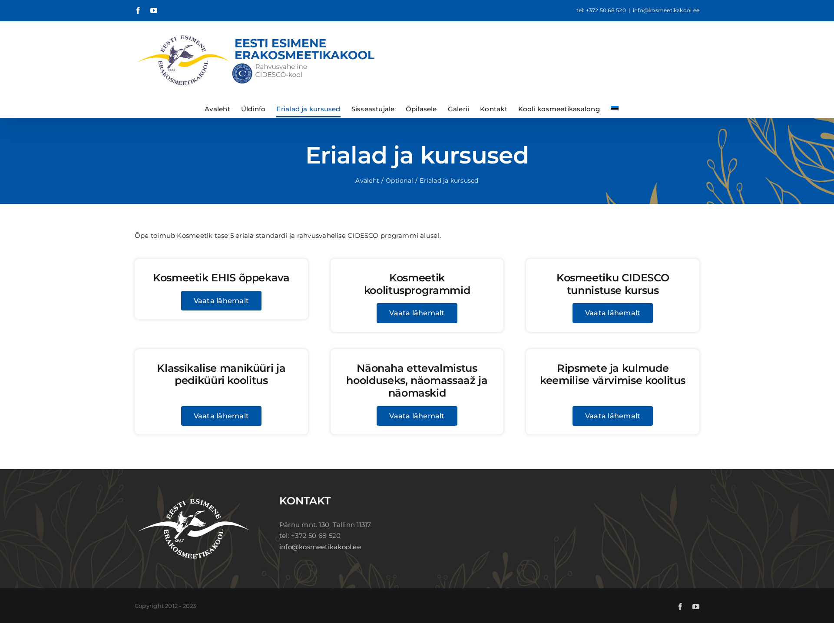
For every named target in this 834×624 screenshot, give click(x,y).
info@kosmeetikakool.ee (666, 10)
